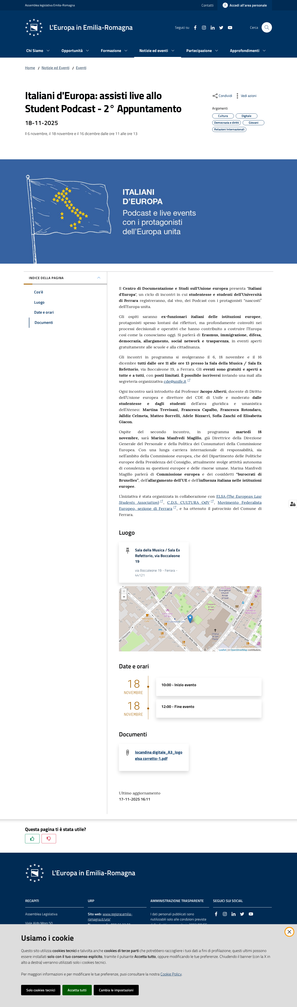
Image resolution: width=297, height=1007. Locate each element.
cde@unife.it (175, 381)
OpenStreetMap (238, 649)
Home (30, 68)
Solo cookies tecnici (40, 990)
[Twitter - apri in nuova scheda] (219, 27)
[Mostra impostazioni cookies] (293, 504)
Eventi (81, 68)
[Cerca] (267, 27)
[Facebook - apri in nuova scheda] (193, 27)
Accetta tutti (77, 990)
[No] (49, 838)
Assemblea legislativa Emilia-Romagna (50, 5)
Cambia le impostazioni (116, 990)
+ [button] (124, 591)
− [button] (124, 596)
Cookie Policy (171, 974)
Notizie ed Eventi (55, 68)
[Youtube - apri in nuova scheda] (228, 27)
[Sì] (32, 838)
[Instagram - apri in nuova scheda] (202, 27)
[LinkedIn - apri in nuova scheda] (211, 27)
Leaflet (222, 649)
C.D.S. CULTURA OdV (188, 502)
